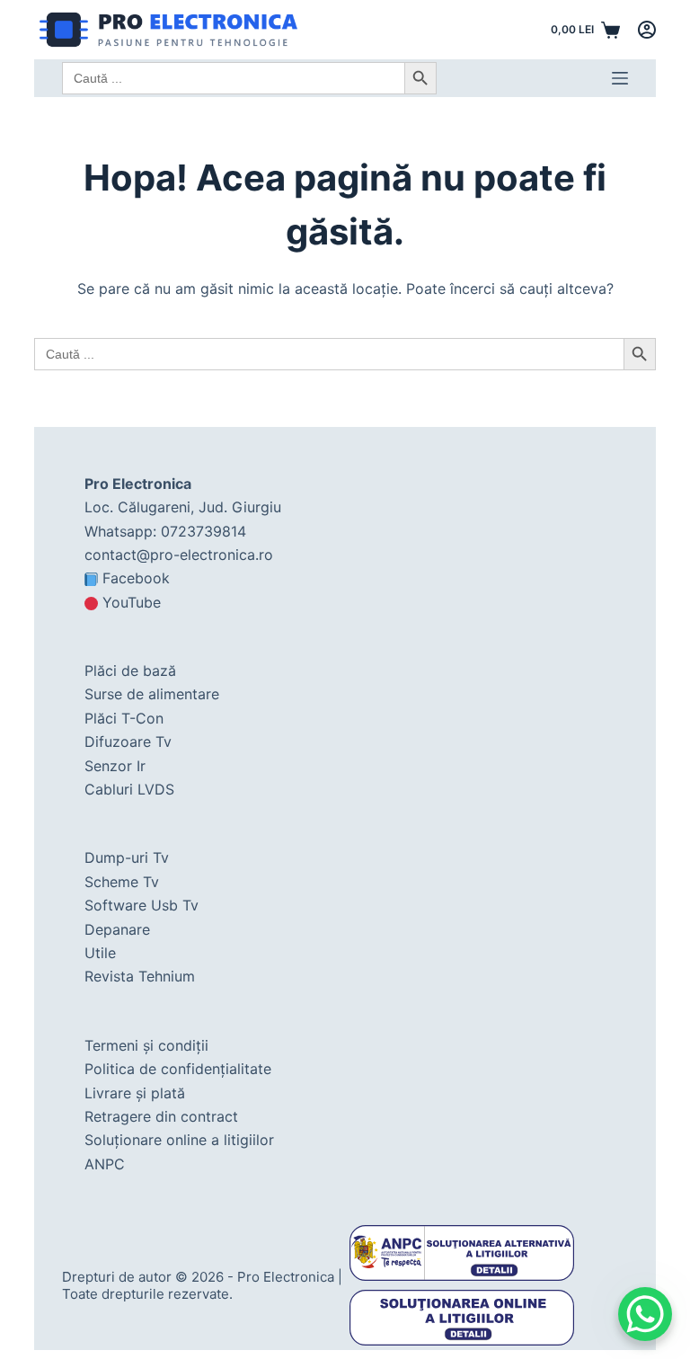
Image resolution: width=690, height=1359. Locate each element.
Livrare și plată (134, 1093)
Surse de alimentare (151, 694)
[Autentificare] (647, 30)
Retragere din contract (161, 1116)
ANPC (104, 1164)
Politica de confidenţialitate (177, 1069)
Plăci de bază (130, 671)
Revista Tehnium (139, 976)
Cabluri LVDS (129, 789)
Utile (100, 953)
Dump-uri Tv (126, 857)
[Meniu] (620, 78)
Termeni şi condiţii (146, 1045)
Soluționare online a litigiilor (179, 1140)
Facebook (136, 578)
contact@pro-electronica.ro (178, 555)
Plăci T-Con (124, 718)
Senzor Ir (115, 766)
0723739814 (203, 531)
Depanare (117, 929)
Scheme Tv (121, 882)
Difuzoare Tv (128, 742)
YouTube (131, 602)
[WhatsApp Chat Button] (645, 1314)
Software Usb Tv (141, 905)
